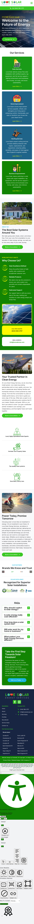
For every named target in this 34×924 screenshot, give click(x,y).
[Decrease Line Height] (2, 846)
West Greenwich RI (22, 751)
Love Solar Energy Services (12, 383)
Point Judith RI (21, 735)
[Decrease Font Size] (2, 825)
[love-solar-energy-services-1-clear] (11, 1)
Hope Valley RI (7, 751)
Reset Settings (4, 904)
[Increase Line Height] (2, 839)
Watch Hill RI (20, 748)
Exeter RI (5, 748)
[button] (17, 608)
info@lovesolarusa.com (17, 342)
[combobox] (17, 767)
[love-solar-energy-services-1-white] (17, 694)
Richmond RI (20, 738)
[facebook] (15, 702)
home (16, 671)
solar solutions (22, 400)
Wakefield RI (20, 743)
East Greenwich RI (7, 745)
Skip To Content (5, 900)
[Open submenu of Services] (15, 714)
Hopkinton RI (6, 753)
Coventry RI (6, 740)
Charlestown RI (7, 738)
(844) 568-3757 (17, 331)
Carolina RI (6, 735)
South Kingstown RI (22, 740)
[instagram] (19, 702)
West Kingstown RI (22, 753)
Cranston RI (6, 743)
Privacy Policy (7, 760)
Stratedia (14, 757)
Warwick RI (20, 745)
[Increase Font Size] (2, 818)
